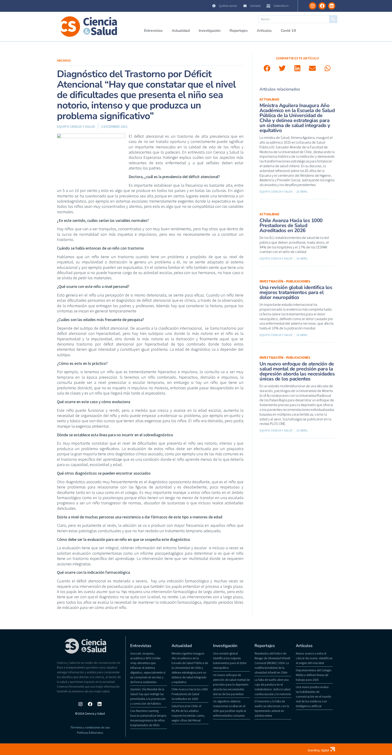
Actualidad (181, 30)
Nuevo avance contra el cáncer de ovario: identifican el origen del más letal (314, 658)
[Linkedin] (331, 6)
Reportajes (239, 30)
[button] (267, 68)
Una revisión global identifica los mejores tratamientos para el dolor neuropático (296, 292)
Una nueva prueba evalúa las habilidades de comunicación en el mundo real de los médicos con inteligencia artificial (313, 696)
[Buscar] (333, 19)
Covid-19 (288, 30)
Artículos (264, 30)
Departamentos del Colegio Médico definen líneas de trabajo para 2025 (313, 675)
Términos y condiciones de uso (90, 728)
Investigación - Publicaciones (285, 281)
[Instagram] (312, 6)
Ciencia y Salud (68, 6)
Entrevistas (153, 30)
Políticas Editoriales (90, 733)
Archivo (64, 60)
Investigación (209, 30)
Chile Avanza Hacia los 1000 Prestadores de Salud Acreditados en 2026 (291, 225)
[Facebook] (322, 6)
